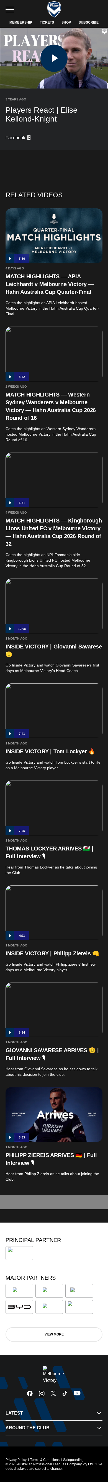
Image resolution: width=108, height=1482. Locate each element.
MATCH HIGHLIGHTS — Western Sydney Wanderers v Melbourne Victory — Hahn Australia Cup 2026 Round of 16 (51, 406)
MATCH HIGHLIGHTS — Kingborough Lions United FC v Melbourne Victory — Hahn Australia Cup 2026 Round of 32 (54, 532)
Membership (20, 22)
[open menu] (10, 9)
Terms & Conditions (45, 1460)
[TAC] (49, 1307)
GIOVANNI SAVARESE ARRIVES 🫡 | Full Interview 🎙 (52, 1054)
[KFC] (49, 1290)
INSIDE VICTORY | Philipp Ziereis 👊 (52, 953)
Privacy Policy (16, 1460)
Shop (66, 22)
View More (54, 1334)
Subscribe (89, 22)
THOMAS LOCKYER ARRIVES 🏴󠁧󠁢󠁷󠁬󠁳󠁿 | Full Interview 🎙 (49, 852)
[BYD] (19, 1307)
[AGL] (19, 1290)
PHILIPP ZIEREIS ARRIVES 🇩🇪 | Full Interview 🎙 (51, 1159)
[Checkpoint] (79, 1307)
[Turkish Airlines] (19, 1253)
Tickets (47, 22)
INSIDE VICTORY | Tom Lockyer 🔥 (50, 751)
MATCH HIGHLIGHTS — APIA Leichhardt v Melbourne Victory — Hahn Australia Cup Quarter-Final (50, 284)
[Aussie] (79, 1290)
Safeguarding (73, 1460)
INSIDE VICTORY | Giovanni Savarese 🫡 (54, 650)
